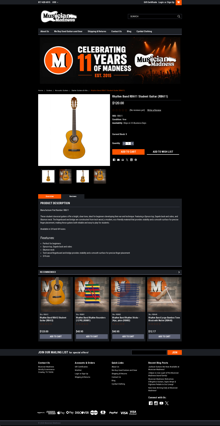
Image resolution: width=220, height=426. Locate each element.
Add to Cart (56, 336)
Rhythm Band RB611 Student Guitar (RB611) (108, 90)
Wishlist (78, 370)
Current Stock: (119, 134)
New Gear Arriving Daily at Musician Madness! (163, 389)
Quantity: (116, 143)
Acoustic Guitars (61, 90)
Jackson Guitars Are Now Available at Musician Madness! (163, 368)
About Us (44, 31)
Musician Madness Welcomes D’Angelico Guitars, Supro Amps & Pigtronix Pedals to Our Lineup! (162, 381)
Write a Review (154, 110)
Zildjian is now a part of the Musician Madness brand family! (163, 374)
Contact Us (116, 31)
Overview (50, 196)
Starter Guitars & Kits (80, 90)
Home (40, 90)
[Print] (123, 160)
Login (161, 2)
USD (54, 2)
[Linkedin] (131, 160)
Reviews (72, 196)
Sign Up (170, 2)
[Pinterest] (136, 160)
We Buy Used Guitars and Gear (68, 31)
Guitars (49, 90)
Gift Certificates (81, 367)
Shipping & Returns (97, 31)
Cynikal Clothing (144, 31)
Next (107, 130)
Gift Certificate (150, 2)
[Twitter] (127, 160)
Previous (41, 130)
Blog (129, 31)
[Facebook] (114, 160)
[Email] (118, 160)
